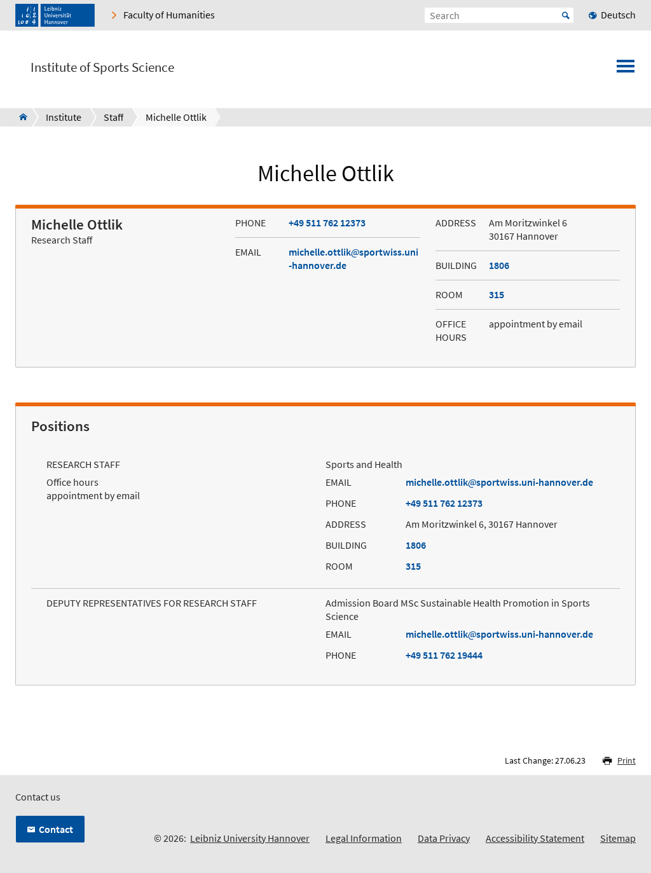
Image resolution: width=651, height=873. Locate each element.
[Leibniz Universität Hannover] (55, 15)
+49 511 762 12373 (327, 222)
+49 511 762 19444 (444, 655)
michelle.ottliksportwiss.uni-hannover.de (499, 482)
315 (496, 294)
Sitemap (618, 838)
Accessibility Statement (535, 838)
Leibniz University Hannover (250, 838)
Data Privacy (444, 838)
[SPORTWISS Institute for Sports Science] (19, 117)
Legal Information (364, 838)
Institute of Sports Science (102, 67)
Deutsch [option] (618, 14)
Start (565, 15)
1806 (499, 265)
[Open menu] (625, 70)
